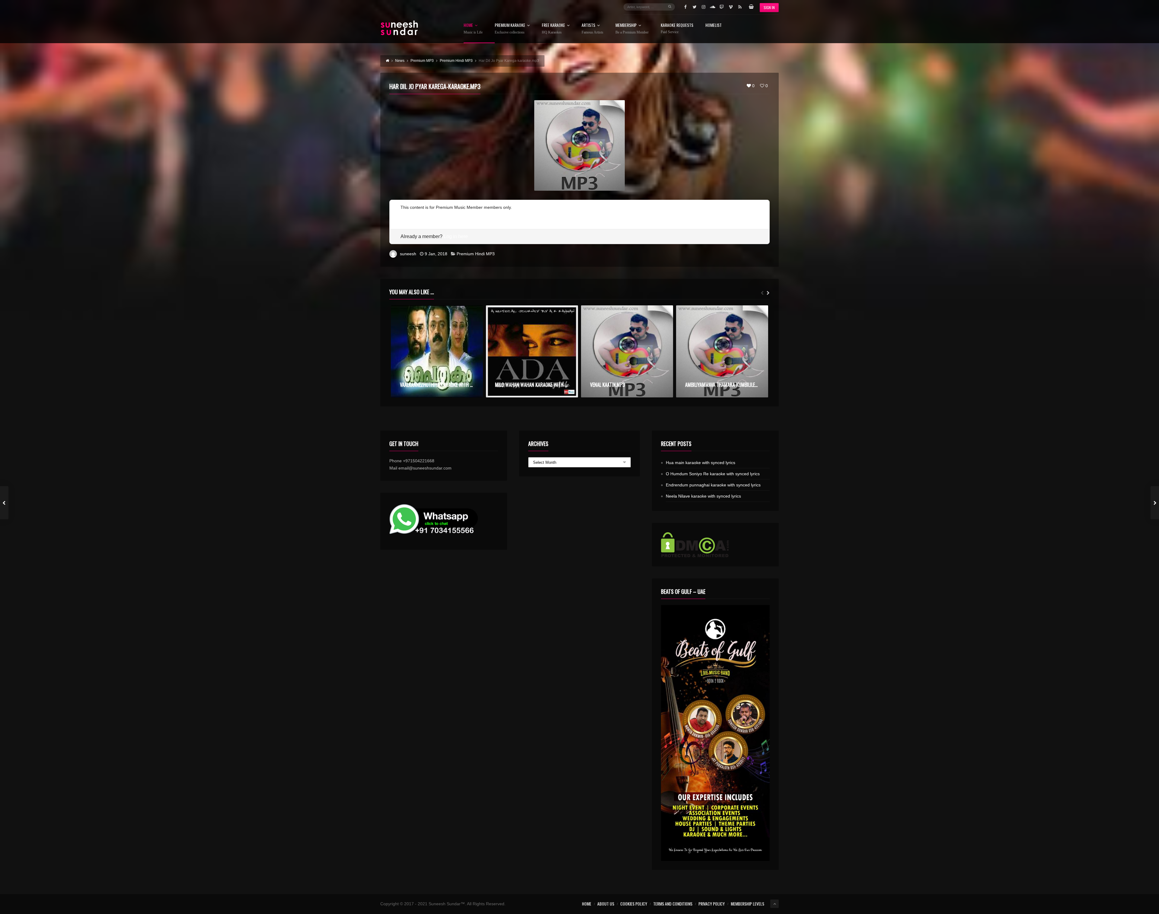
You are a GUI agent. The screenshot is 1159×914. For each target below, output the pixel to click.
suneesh (408, 253)
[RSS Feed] (740, 7)
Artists (592, 28)
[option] (436, 351)
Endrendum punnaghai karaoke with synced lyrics (713, 484)
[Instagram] (703, 7)
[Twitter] (694, 7)
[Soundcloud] (713, 7)
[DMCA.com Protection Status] (715, 544)
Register (409, 214)
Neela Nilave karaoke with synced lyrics (703, 496)
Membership (632, 28)
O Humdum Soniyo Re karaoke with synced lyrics (713, 473)
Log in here (456, 236)
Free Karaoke (553, 28)
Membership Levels (747, 903)
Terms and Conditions (672, 903)
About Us (605, 903)
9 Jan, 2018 (436, 253)
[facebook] (685, 7)
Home (473, 28)
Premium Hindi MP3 (476, 253)
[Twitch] (722, 7)
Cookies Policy (633, 903)
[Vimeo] (731, 7)
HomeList (713, 25)
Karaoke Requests (677, 28)
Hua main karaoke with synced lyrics (700, 462)
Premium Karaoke (510, 28)
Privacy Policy (711, 903)
